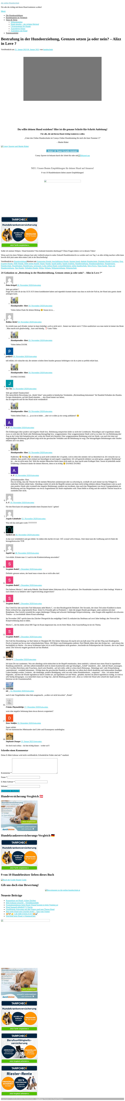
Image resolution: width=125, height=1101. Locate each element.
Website (4, 786)
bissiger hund (75, 261)
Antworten (37, 285)
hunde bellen (57, 264)
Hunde (48, 264)
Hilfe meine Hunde (31, 264)
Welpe (41, 268)
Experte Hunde (7, 264)
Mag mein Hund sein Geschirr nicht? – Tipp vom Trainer (28, 912)
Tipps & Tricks (11, 20)
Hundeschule (6, 266)
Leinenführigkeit (64, 266)
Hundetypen (28, 266)
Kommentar (6, 773)
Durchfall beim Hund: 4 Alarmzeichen (20, 916)
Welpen (48, 268)
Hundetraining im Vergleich (16, 18)
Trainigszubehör (12, 33)
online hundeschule (79, 266)
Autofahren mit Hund (19, 31)
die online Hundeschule (10, 3)
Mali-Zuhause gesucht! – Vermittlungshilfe (22, 903)
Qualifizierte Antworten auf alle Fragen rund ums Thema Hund (30, 909)
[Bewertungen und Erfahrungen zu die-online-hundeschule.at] (62, 890)
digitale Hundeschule (89, 261)
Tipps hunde (102, 266)
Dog (121, 261)
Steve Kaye (92, 266)
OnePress (39, 1099)
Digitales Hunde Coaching (108, 261)
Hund (42, 264)
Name (4, 777)
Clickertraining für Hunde (21, 26)
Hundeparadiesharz (96, 264)
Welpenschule (71, 268)
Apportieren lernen (18, 29)
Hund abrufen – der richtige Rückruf (25, 24)
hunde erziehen (68, 264)
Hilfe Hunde (18, 264)
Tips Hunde (19, 268)
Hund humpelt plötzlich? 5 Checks (19, 907)
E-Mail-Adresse (8, 782)
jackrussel (37, 266)
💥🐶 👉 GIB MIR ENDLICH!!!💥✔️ (22, 914)
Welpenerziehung (58, 268)
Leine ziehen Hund (49, 266)
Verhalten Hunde (31, 268)
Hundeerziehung (20, 261)
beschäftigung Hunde (60, 261)
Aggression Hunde (44, 261)
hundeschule (48, 49)
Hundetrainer (17, 266)
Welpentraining (16, 22)
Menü (3, 11)
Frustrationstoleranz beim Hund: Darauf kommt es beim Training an (32, 905)
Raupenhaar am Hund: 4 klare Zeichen (21, 901)
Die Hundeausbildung (14, 15)
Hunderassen (110, 264)
